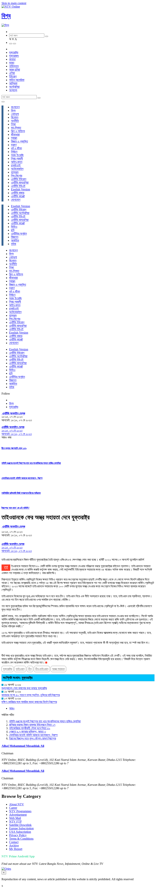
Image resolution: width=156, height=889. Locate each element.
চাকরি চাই (16, 165)
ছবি (12, 230)
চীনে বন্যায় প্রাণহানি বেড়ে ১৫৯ (14, 448)
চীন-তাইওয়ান (41, 669)
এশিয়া (12, 73)
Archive (14, 845)
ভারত (11, 62)
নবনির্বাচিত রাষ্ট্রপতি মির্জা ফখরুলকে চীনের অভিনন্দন (21, 493)
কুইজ (13, 243)
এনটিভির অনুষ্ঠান (19, 233)
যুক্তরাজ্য (14, 56)
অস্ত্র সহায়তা (58, 669)
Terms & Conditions (21, 838)
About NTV (16, 804)
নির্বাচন (14, 151)
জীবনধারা (15, 134)
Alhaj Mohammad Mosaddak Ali (23, 745)
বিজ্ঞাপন (14, 237)
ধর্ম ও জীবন (16, 148)
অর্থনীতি (15, 120)
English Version (20, 189)
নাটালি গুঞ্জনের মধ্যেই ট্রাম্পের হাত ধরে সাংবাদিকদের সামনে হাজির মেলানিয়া (31, 463)
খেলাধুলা (15, 114)
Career (13, 807)
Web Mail (15, 818)
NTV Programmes (20, 811)
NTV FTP (15, 821)
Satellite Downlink (20, 825)
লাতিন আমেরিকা (16, 80)
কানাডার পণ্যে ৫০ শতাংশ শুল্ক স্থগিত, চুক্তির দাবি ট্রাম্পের (31, 695)
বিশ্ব (6, 15)
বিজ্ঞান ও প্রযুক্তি (19, 141)
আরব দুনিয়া (14, 69)
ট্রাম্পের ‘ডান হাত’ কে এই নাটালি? (15, 507)
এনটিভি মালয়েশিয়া (20, 182)
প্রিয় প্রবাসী (17, 158)
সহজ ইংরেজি (17, 155)
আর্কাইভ (15, 240)
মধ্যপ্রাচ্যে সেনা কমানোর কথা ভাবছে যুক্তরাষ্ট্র (24, 688)
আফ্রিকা (13, 83)
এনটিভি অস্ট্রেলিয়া (20, 213)
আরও (11, 708)
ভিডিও (14, 226)
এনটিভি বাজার (17, 192)
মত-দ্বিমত (16, 127)
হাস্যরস (14, 172)
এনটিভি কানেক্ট (18, 196)
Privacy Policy (18, 835)
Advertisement (18, 814)
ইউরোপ (13, 76)
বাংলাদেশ (15, 107)
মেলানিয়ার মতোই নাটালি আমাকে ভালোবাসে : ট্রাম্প (22, 478)
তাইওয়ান (20, 669)
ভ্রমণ (14, 144)
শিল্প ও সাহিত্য (18, 131)
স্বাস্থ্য (14, 138)
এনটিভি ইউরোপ (18, 179)
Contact (13, 842)
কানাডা (12, 59)
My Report (15, 849)
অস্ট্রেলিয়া (14, 86)
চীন (30, 669)
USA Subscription (20, 831)
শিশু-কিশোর (16, 175)
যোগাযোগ (15, 199)
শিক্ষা (13, 124)
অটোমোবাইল (17, 168)
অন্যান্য (13, 90)
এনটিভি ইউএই (18, 186)
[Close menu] (3, 101)
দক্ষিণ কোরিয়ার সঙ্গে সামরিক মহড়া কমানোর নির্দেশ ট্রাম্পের (29, 702)
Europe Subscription (21, 828)
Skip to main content (14, 3)
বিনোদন (14, 117)
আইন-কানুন (16, 162)
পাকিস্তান (14, 66)
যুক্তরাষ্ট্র (13, 52)
